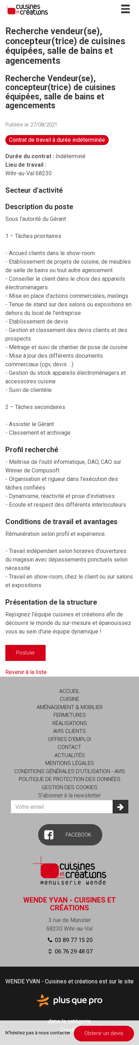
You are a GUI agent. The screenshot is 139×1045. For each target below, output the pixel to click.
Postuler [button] (25, 653)
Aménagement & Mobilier (70, 707)
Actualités (70, 755)
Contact (69, 747)
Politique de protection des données (69, 779)
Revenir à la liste (26, 672)
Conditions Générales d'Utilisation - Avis (69, 771)
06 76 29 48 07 (73, 951)
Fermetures (69, 715)
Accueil (69, 691)
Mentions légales (69, 763)
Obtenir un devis (103, 1033)
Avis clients (69, 731)
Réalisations (69, 723)
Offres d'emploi (69, 739)
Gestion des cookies (69, 787)
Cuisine (69, 699)
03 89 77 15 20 (73, 940)
